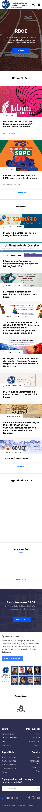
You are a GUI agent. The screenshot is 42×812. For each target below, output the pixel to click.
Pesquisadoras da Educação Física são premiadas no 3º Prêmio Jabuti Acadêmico (18, 124)
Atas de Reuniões (9, 764)
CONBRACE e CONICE (34, 762)
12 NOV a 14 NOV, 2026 (13, 452)
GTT (3, 741)
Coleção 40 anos (9, 768)
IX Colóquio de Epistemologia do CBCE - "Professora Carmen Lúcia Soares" (20, 394)
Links (38, 734)
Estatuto (36, 737)
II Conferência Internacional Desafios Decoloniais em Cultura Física (20, 294)
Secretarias (6, 745)
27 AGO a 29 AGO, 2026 (13, 255)
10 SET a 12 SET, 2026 (12, 316)
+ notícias (21, 192)
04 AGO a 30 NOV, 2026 (13, 227)
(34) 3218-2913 (12, 798)
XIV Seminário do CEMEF (15, 458)
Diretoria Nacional (9, 737)
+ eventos (21, 466)
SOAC (38, 757)
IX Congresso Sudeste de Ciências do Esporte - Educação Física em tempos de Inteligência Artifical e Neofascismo (21, 362)
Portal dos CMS (34, 741)
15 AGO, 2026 (9, 115)
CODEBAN (29, 805)
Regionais (36, 767)
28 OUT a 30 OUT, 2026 (13, 386)
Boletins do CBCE (9, 761)
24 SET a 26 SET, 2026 (12, 352)
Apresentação (8, 734)
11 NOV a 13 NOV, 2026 (12, 417)
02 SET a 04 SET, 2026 (12, 286)
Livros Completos (9, 757)
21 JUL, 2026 (9, 169)
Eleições (37, 745)
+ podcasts (21, 579)
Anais (38, 771)
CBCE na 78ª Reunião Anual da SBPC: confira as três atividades (20, 176)
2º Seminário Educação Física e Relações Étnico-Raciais (19, 234)
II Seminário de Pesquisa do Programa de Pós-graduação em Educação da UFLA (20, 264)
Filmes (4, 772)
